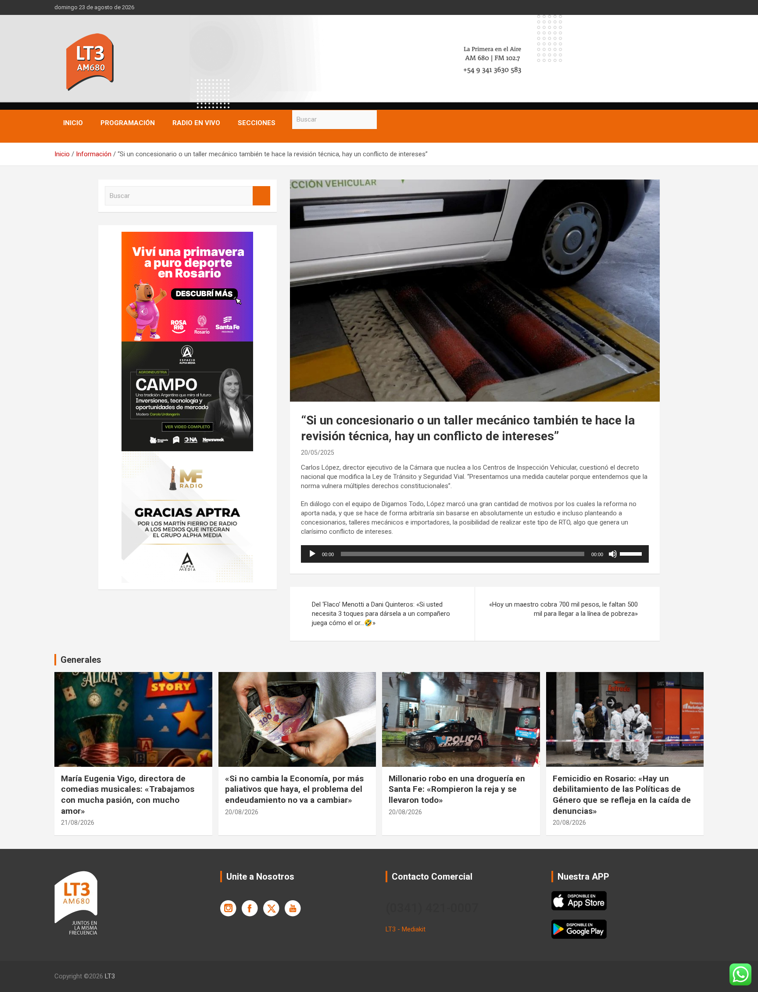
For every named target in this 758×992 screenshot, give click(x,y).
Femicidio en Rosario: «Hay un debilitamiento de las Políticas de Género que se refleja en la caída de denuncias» (622, 794)
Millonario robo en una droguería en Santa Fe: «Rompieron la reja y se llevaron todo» (457, 789)
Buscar (385, 119)
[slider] (632, 553)
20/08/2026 (241, 812)
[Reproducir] (312, 554)
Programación (127, 123)
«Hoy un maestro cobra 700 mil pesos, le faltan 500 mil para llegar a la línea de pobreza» (563, 609)
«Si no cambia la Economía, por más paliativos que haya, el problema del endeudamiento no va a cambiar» (294, 789)
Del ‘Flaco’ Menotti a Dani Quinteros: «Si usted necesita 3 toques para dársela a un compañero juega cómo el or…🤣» (381, 613)
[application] (475, 554)
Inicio (73, 123)
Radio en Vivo (196, 123)
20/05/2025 (317, 452)
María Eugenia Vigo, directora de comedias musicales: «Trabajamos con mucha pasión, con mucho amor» (127, 794)
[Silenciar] (612, 554)
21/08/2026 (77, 822)
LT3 (110, 976)
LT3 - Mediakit (405, 929)
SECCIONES (256, 123)
